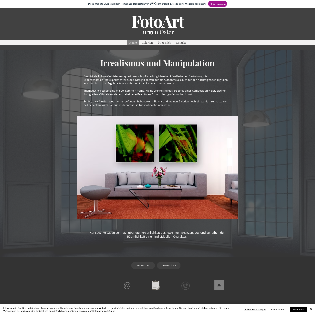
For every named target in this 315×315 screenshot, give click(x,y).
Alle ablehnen (278, 309)
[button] (147, 42)
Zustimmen (298, 309)
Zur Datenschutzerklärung (101, 311)
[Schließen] (311, 309)
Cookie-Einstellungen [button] (255, 309)
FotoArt (157, 21)
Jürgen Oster (158, 32)
